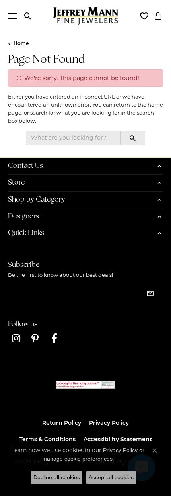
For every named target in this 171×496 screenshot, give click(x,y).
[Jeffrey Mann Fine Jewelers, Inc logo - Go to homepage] (86, 16)
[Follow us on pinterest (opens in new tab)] (35, 338)
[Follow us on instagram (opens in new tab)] (16, 338)
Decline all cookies (56, 477)
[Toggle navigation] (12, 16)
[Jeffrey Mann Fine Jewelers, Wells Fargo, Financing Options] (85, 385)
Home (21, 43)
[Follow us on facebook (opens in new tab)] (54, 338)
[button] (28, 16)
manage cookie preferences (77, 458)
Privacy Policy (109, 423)
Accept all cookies (111, 477)
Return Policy (61, 423)
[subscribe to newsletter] (150, 293)
